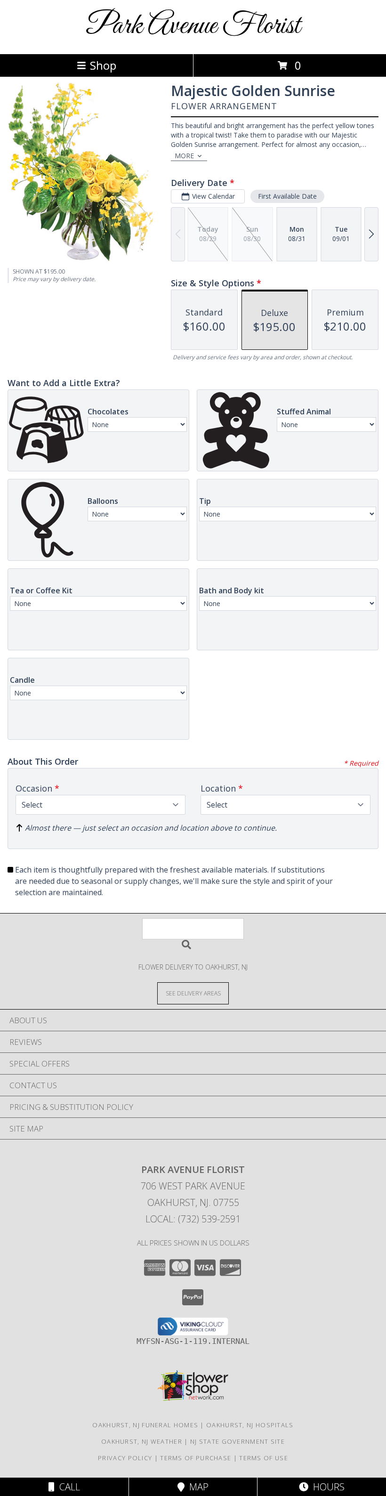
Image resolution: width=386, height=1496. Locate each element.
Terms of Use (263, 1458)
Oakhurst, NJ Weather (141, 1441)
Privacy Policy (125, 1458)
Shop (103, 65)
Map (197, 1486)
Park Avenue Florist (193, 26)
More (184, 155)
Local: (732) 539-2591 (193, 1219)
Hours (326, 1486)
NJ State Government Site (237, 1441)
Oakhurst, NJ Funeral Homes (145, 1425)
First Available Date (287, 196)
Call (67, 1486)
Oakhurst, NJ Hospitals (250, 1425)
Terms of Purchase (195, 1458)
